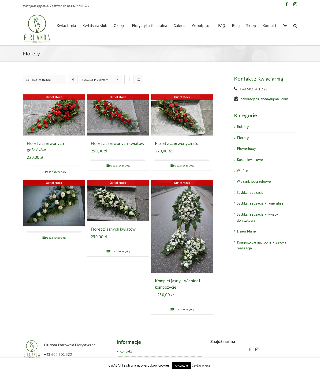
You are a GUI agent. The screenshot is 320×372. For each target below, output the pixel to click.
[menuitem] (69, 25)
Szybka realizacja (250, 192)
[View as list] (138, 79)
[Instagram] (257, 349)
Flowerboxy (246, 148)
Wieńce (242, 170)
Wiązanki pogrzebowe (254, 181)
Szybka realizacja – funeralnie (260, 203)
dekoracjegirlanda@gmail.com (264, 99)
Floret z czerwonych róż (177, 143)
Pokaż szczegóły (55, 172)
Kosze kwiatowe (250, 159)
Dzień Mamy (247, 231)
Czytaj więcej (202, 365)
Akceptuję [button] (181, 366)
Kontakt (125, 351)
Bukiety (243, 126)
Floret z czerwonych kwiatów (117, 143)
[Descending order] (73, 79)
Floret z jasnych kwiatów (113, 229)
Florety (243, 137)
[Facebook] (250, 349)
